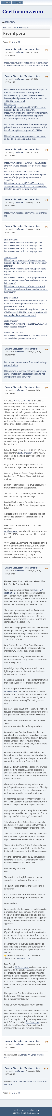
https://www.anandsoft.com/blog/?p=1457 (23, 248)
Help (14, 1110)
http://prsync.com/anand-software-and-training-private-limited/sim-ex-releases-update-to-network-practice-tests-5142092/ (25, 374)
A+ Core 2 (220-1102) (20, 400)
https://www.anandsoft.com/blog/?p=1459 (23, 251)
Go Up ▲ (35, 1110)
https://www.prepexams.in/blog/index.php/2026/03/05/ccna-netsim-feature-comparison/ (26, 91)
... (17, 42)
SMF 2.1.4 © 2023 (19, 1113)
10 (19, 42)
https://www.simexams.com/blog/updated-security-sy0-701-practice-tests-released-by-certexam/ (25, 271)
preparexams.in (11, 297)
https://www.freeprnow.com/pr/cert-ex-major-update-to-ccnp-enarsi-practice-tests (25, 137)
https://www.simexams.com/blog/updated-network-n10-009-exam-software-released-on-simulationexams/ (25, 280)
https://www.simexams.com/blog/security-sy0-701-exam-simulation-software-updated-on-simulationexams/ (26, 289)
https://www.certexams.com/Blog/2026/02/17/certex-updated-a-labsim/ (25, 325)
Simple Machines (33, 1113)
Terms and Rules (24, 1110)
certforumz (19, 52)
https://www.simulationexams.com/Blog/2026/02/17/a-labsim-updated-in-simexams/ (25, 337)
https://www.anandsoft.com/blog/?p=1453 (23, 242)
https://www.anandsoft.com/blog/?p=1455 (23, 245)
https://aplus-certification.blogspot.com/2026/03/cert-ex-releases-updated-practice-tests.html (25, 107)
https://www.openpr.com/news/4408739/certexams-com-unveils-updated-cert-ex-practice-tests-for (25, 166)
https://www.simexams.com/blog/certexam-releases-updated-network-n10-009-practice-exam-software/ (26, 263)
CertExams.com (25, 453)
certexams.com (11, 321)
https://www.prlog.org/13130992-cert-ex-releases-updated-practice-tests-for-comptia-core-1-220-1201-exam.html (25, 98)
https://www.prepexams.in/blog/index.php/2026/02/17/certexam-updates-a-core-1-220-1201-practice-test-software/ (26, 303)
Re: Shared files (32, 49)
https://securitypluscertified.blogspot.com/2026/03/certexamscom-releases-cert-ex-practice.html (26, 64)
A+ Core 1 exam (22, 967)
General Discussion (14, 49)
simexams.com (10, 257)
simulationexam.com (13, 332)
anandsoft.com (10, 239)
